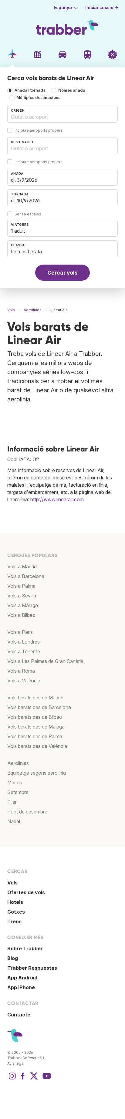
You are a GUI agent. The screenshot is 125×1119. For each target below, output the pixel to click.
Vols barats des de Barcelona (39, 707)
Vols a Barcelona (25, 576)
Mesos (14, 782)
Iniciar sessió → (101, 7)
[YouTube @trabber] (46, 1079)
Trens (14, 921)
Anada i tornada (30, 90)
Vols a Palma (21, 586)
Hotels (15, 902)
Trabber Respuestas (32, 968)
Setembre (18, 792)
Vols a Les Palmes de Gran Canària (45, 661)
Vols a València (23, 681)
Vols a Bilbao (21, 615)
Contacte (18, 1015)
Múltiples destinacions (38, 97)
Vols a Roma (21, 671)
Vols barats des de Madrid (35, 698)
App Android (22, 978)
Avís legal (15, 1063)
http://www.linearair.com (57, 499)
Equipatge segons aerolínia (36, 773)
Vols (12, 883)
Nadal (13, 821)
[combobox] (62, 114)
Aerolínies (18, 763)
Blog (12, 958)
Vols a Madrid (22, 566)
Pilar (12, 802)
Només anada (71, 90)
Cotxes (16, 912)
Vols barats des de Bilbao (34, 717)
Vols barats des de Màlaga (36, 727)
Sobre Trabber (25, 948)
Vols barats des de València (37, 746)
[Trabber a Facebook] (23, 1079)
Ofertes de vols (26, 892)
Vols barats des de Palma (34, 736)
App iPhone (21, 987)
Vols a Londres (23, 642)
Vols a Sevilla (21, 596)
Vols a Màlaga (22, 605)
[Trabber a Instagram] (12, 1079)
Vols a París (20, 632)
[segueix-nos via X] (34, 1079)
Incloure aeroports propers (38, 130)
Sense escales (28, 214)
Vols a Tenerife (23, 651)
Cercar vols (62, 272)
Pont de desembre (27, 812)
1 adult (18, 231)
